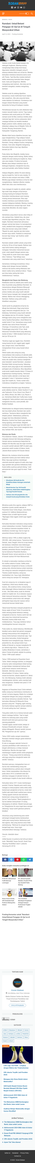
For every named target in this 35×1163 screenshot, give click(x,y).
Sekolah (12, 1037)
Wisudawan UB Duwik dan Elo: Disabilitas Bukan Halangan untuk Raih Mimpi (18, 482)
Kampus (11, 1033)
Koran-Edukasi (20, 1160)
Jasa (4, 1033)
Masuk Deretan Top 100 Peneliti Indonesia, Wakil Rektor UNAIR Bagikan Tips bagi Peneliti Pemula (18, 490)
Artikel (5, 1030)
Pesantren (25, 1033)
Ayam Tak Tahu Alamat (12, 1142)
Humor (26, 1030)
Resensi (5, 1037)
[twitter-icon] (15, 7)
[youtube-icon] (21, 7)
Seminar (19, 1037)
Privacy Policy (24, 1153)
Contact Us (17, 1156)
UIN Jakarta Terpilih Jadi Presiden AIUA (18, 1139)
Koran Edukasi (17, 990)
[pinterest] (17, 860)
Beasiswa (12, 1030)
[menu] (4, 13)
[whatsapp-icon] (24, 7)
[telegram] (30, 860)
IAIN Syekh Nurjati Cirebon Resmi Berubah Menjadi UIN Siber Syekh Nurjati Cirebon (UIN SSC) (15, 1088)
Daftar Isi (7, 1153)
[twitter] (11, 860)
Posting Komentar (17, 34)
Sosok (5, 1041)
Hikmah (19, 1030)
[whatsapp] (24, 860)
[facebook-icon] (12, 7)
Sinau (26, 1037)
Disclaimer (15, 1153)
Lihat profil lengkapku (17, 1005)
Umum (11, 1041)
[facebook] (5, 860)
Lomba (18, 1033)
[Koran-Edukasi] (17, 3)
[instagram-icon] (18, 7)
